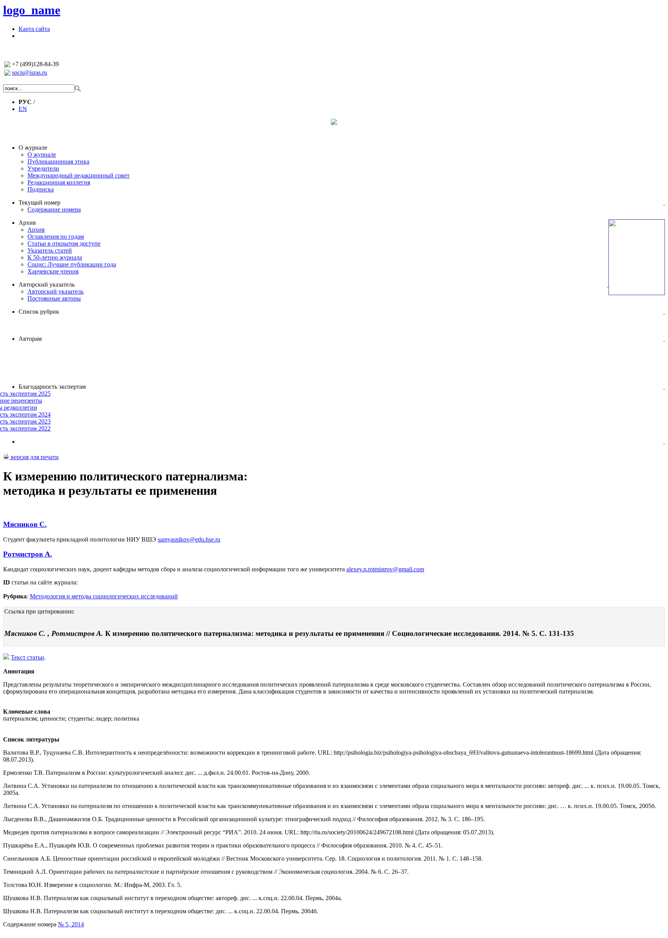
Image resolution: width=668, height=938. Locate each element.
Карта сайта (34, 29)
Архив (27, 222)
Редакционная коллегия (58, 182)
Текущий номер (39, 202)
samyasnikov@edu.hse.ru (189, 539)
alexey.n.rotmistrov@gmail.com (385, 569)
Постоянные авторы (54, 298)
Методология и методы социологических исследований (104, 596)
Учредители (43, 168)
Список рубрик (39, 311)
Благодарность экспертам (52, 386)
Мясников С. (25, 524)
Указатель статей (49, 250)
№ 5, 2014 (71, 924)
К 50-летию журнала (54, 257)
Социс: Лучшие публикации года (71, 264)
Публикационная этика (58, 161)
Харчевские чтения (52, 271)
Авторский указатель (47, 284)
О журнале (33, 147)
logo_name (31, 10)
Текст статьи (27, 657)
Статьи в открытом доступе (64, 243)
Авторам (30, 338)
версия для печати (34, 457)
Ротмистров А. (27, 554)
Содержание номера (54, 209)
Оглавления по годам (55, 236)
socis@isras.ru (29, 72)
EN (23, 109)
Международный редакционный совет (78, 175)
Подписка (40, 189)
